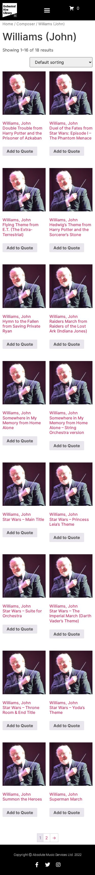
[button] (47, 10)
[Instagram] (58, 864)
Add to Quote (20, 151)
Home (8, 24)
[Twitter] (47, 864)
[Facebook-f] (37, 864)
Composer (25, 24)
